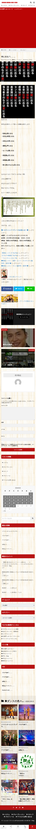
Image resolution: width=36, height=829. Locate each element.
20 (22, 503)
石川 (5, 575)
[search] (33, 518)
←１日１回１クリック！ (15, 277)
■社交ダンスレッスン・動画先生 (9, 631)
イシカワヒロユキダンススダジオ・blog (23, 820)
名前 (2, 422)
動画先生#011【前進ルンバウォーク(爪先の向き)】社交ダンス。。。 (18, 573)
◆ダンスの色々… (13, 50)
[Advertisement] (18, 29)
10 (9, 500)
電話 (25, 827)
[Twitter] (19, 289)
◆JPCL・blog (5, 656)
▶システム (4, 5)
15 (30, 500)
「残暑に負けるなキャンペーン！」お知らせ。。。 (15, 562)
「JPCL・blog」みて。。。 (6, 800)
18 (13, 503)
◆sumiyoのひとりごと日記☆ (9, 651)
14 (26, 500)
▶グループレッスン (14, 5)
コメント (4, 405)
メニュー (18, 827)
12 (18, 500)
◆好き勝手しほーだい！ (7, 648)
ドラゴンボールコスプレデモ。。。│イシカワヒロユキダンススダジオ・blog (17, 565)
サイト (3, 436)
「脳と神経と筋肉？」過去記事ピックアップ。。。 (27, 800)
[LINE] (30, 289)
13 (22, 500)
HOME (4, 50)
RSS (3, 667)
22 (30, 503)
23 (5, 506)
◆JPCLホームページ (6, 658)
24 (9, 506)
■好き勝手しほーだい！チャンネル (10, 636)
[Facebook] (7, 289)
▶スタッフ (24, 5)
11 (13, 500)
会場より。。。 (6, 544)
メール (3, 429)
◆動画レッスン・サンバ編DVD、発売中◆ (14, 266)
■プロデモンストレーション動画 (9, 629)
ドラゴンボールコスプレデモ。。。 (11, 531)
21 (26, 503)
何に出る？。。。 (25, 50)
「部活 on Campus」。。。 (24, 774)
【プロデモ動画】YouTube (9, 255)
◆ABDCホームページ (7, 660)
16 (5, 503)
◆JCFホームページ (6, 653)
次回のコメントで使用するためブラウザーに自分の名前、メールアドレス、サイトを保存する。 (17, 445)
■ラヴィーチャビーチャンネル (9, 638)
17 (9, 503)
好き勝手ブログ (4, 827)
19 (18, 503)
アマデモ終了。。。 (7, 540)
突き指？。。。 (6, 588)
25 (13, 506)
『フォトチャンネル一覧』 (9, 258)
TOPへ (32, 827)
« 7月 (4, 511)
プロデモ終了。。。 (7, 535)
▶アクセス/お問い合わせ (8, 480)
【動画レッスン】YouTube (9, 253)
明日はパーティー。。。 (8, 548)
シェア (11, 827)
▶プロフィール (6, 475)
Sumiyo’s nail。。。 (7, 690)
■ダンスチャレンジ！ (6, 634)
